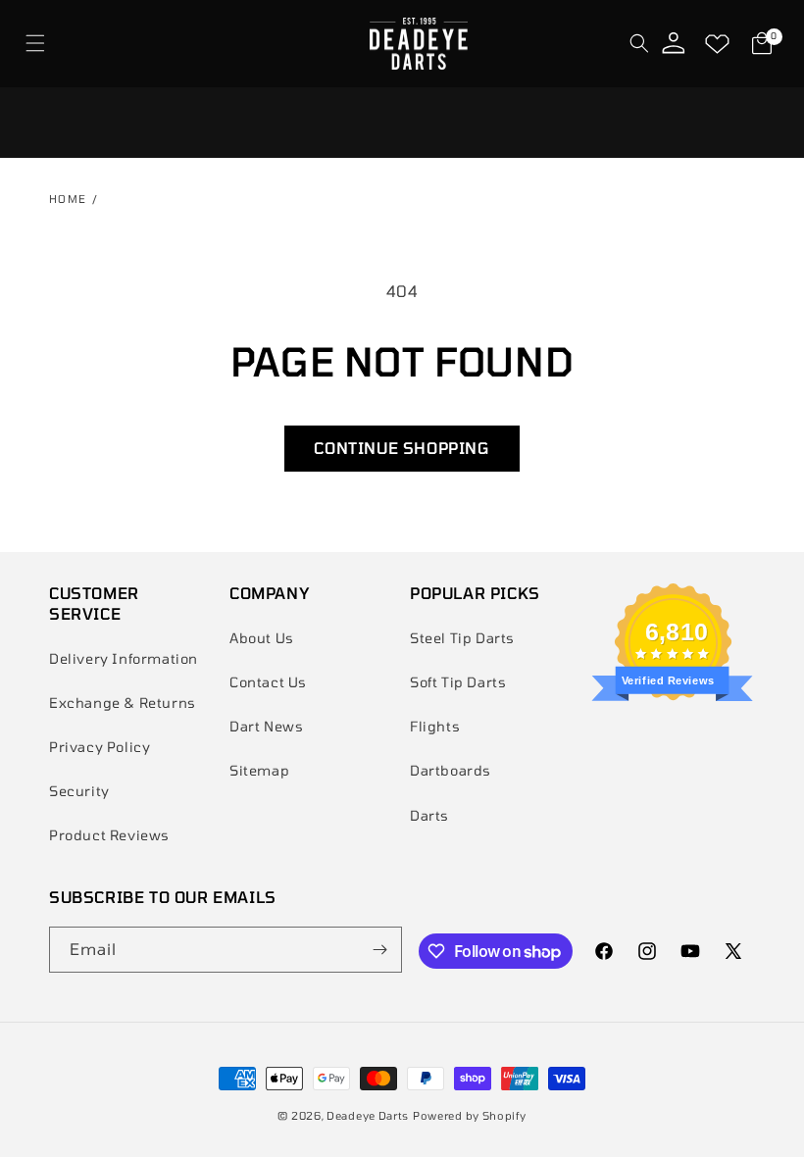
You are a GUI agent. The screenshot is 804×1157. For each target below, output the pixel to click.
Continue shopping (401, 447)
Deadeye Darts (368, 1115)
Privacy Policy (99, 746)
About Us (261, 637)
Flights (435, 726)
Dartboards (450, 770)
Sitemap (259, 770)
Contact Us (268, 682)
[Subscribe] (379, 950)
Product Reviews (109, 835)
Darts (429, 815)
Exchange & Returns (122, 702)
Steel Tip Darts (462, 637)
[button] (35, 43)
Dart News (266, 726)
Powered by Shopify (470, 1115)
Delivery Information (123, 658)
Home (68, 198)
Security (79, 790)
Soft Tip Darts (458, 682)
